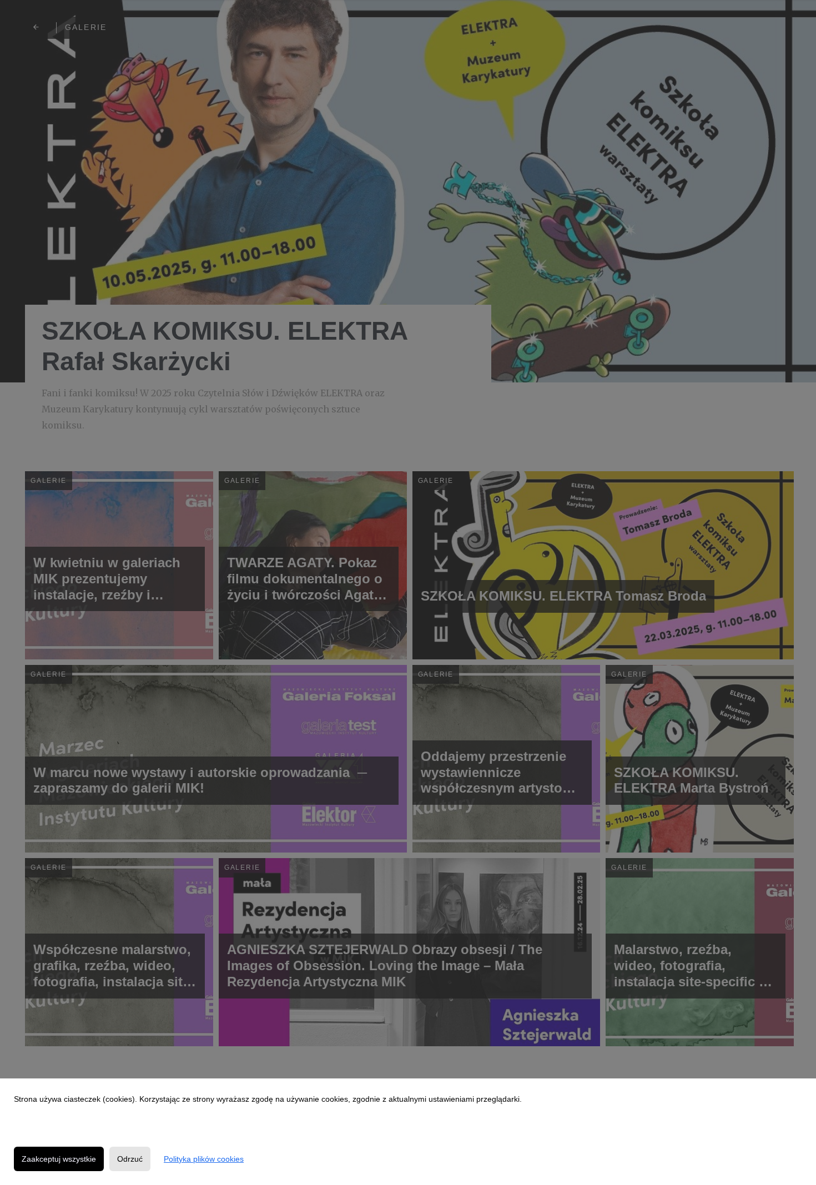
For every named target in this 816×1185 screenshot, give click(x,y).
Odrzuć (130, 1158)
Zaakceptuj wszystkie (59, 1158)
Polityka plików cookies (204, 1158)
